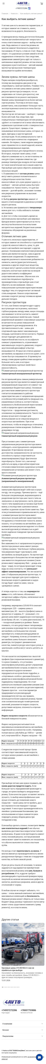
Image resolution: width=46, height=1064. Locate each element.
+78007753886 (28, 1010)
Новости (14, 14)
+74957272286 (21, 8)
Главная (5, 14)
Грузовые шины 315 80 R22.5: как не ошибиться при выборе (18, 969)
